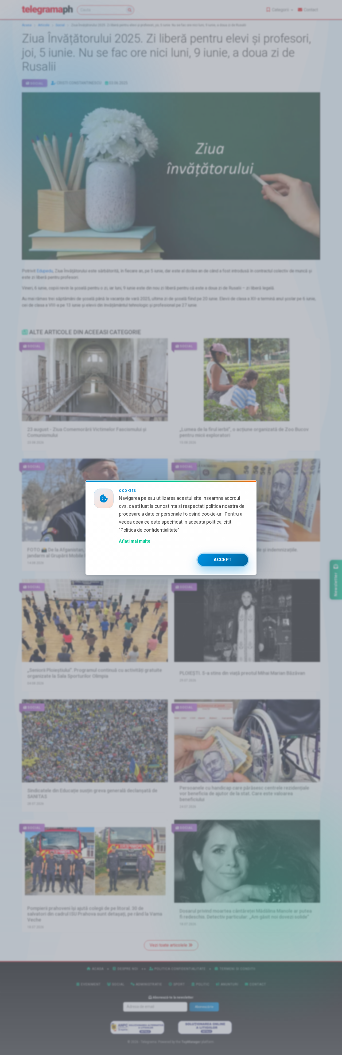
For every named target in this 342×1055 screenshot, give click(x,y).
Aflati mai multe (134, 541)
